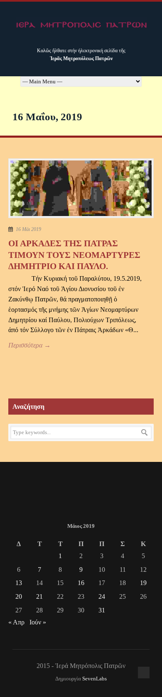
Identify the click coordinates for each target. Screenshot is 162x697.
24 (101, 596)
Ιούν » (37, 622)
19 (143, 582)
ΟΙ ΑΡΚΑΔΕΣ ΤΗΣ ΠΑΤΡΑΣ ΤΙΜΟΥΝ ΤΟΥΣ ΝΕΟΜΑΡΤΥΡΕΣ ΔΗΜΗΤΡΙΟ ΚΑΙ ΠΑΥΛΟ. (74, 254)
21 (39, 596)
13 (18, 582)
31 (101, 610)
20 (18, 596)
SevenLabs (94, 679)
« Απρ (16, 622)
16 (81, 582)
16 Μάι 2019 (28, 229)
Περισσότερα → (29, 345)
